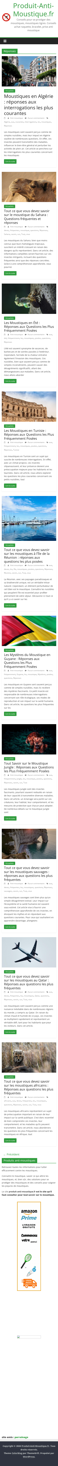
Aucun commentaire (35, 118)
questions (34, 230)
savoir (13, 234)
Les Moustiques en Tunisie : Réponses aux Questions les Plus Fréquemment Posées (29, 434)
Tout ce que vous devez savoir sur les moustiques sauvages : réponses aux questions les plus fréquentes (28, 873)
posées (38, 338)
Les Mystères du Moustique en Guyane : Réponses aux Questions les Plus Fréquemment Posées (27, 660)
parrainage (21, 1437)
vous (28, 234)
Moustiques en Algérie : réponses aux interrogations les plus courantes (28, 104)
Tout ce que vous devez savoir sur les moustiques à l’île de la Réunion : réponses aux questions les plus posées (27, 555)
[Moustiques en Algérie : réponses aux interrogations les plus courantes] (29, 58)
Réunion (7, 573)
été (5, 338)
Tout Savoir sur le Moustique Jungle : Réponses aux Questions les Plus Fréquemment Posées (29, 767)
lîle (15, 569)
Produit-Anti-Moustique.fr (33, 9)
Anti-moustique (16, 118)
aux (12, 122)
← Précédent (11, 1154)
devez (6, 230)
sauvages (8, 891)
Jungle (19, 778)
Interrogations (31, 122)
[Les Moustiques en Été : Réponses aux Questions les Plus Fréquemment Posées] (29, 285)
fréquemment (13, 338)
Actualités (10, 90)
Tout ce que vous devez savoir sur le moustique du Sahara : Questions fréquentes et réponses (27, 217)
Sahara (7, 234)
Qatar (37, 996)
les (39, 122)
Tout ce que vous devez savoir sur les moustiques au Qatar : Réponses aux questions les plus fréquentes (28, 982)
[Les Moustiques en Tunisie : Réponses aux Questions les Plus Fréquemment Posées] (29, 393)
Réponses (8, 125)
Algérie (7, 122)
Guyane (20, 674)
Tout (23, 234)
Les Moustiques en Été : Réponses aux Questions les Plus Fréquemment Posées (29, 326)
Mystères (42, 674)
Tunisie (16, 450)
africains (7, 1101)
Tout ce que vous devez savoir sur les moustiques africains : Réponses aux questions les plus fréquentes (28, 1087)
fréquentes (14, 230)
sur (18, 234)
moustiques (46, 122)
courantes (19, 122)
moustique (24, 230)
